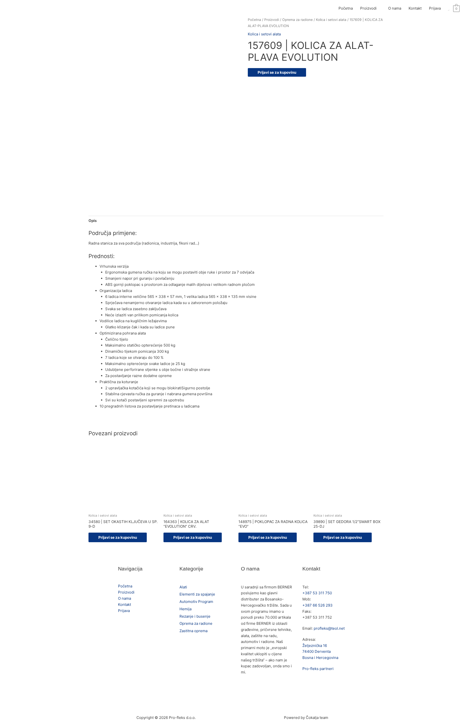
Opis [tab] (92, 220)
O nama (394, 8)
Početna (346, 8)
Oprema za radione (297, 20)
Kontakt (415, 8)
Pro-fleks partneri (318, 668)
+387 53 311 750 (317, 593)
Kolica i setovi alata (331, 20)
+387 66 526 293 (317, 605)
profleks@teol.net (329, 628)
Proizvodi (368, 8)
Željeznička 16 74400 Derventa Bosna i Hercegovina (320, 651)
